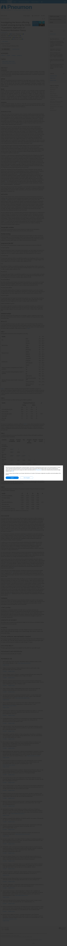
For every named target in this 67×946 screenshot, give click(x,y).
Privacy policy (38, 469)
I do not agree (26, 477)
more (12, 471)
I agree (12, 477)
